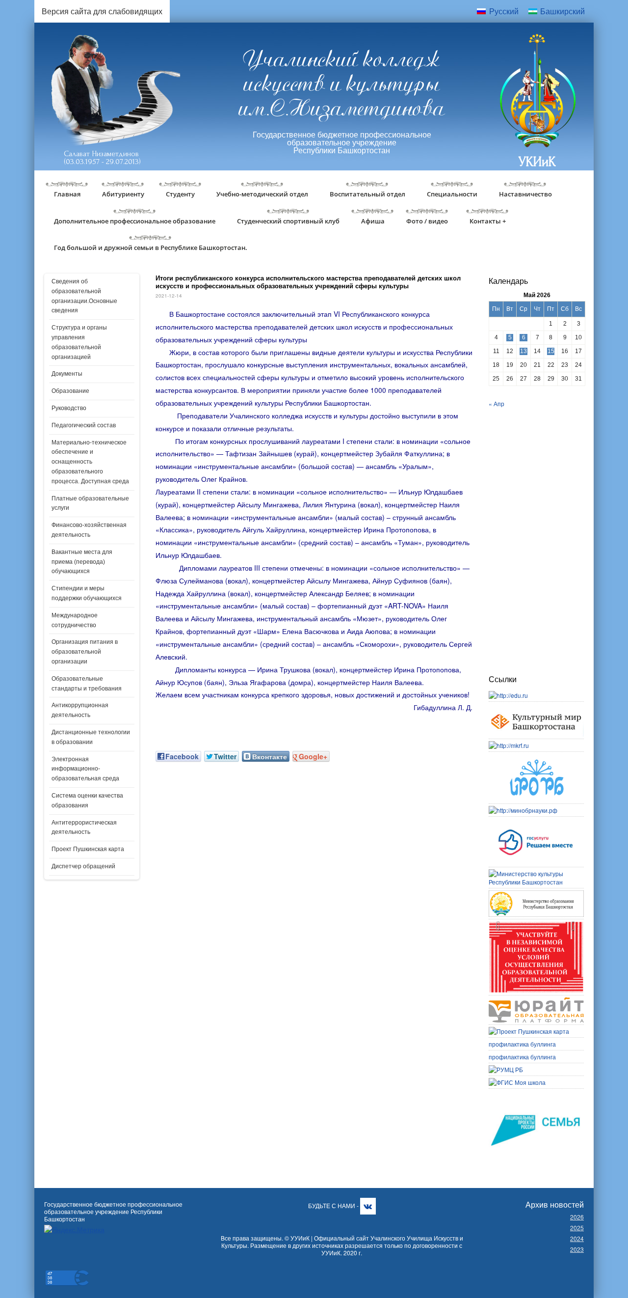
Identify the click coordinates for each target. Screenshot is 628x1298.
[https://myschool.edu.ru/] (517, 1082)
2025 (577, 1227)
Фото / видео (427, 221)
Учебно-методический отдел (262, 194)
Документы (67, 373)
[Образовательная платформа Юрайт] (536, 1001)
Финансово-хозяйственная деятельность (89, 530)
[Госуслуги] (536, 823)
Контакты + (488, 221)
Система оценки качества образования (87, 800)
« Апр (496, 403)
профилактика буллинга (522, 1044)
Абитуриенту (123, 194)
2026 (577, 1217)
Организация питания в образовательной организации (85, 651)
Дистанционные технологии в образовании (91, 737)
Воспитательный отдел (367, 194)
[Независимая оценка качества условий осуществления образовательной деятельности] (536, 925)
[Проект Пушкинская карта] (529, 1031)
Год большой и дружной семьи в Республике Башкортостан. (150, 247)
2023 (577, 1249)
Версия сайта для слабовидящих (102, 11)
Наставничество (525, 194)
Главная (67, 194)
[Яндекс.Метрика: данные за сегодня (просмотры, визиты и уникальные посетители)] (74, 1229)
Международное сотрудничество (75, 620)
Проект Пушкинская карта (88, 849)
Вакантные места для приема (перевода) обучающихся (82, 562)
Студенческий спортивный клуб (288, 221)
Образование (70, 390)
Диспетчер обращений (83, 866)
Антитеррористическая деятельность (84, 827)
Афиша (373, 221)
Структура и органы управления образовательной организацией (79, 342)
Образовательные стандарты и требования (87, 683)
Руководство (69, 408)
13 (523, 351)
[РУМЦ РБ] (506, 1069)
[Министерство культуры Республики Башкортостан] (536, 873)
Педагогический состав (84, 425)
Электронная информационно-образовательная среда (85, 769)
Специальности (452, 194)
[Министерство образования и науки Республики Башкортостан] (536, 894)
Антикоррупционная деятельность (80, 710)
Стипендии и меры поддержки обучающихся (87, 593)
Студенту (180, 194)
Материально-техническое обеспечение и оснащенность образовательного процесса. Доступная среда (90, 462)
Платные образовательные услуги (90, 503)
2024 (577, 1238)
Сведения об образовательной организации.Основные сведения (84, 296)
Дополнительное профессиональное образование (134, 221)
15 (551, 351)
